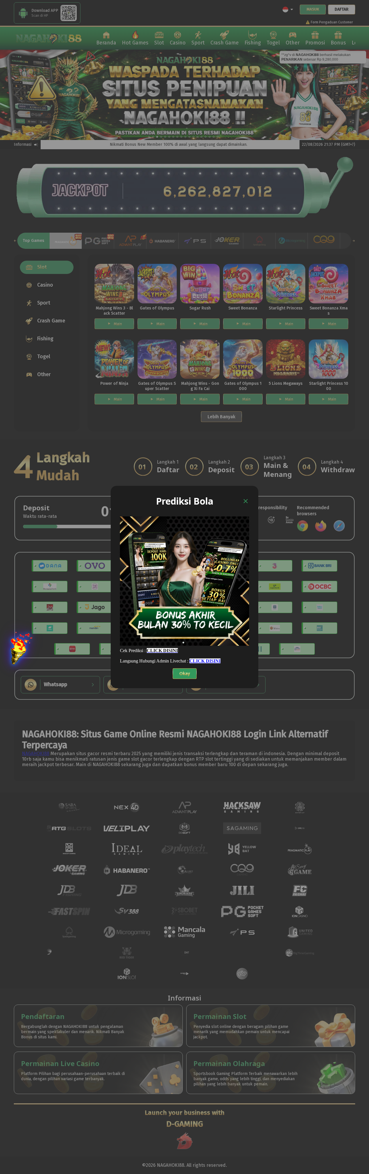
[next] (242, 581)
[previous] (126, 581)
